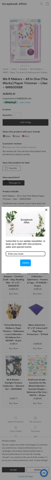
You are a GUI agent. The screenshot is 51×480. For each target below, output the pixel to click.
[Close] (46, 210)
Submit (25, 263)
